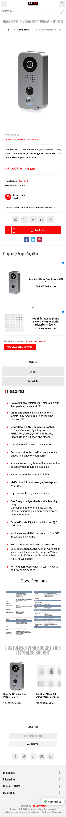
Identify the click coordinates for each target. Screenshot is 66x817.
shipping (56, 812)
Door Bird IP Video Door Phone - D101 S (15, 695)
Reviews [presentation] (33, 371)
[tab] (33, 362)
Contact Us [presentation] (33, 381)
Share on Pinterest (39, 239)
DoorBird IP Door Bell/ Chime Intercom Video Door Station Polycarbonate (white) (47, 695)
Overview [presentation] (33, 362)
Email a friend (41, 219)
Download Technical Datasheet (50, 219)
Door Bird (23, 180)
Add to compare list (33, 219)
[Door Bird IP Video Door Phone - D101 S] (15, 299)
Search (63, 11)
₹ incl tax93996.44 (35, 341)
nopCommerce (39, 805)
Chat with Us (54, 802)
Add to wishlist (24, 219)
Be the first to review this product (22, 139)
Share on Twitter (33, 239)
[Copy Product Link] (15, 219)
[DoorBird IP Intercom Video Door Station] (15, 331)
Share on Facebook (26, 239)
